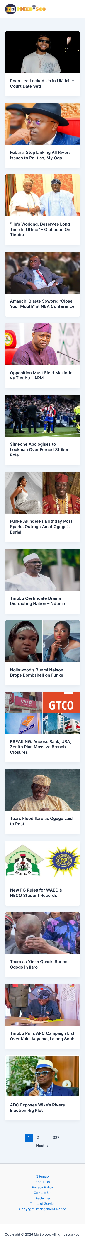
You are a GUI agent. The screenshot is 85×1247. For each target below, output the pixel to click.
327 (56, 1137)
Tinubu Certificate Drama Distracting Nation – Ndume (37, 601)
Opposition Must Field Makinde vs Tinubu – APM (41, 375)
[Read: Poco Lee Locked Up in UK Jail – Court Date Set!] (42, 52)
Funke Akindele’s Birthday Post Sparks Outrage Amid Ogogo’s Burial (41, 526)
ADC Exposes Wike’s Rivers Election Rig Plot (37, 1107)
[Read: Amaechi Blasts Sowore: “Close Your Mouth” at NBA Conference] (42, 272)
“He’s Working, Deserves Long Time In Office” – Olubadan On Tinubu (40, 229)
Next (42, 1145)
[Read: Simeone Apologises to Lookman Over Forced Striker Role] (42, 416)
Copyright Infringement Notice (42, 1209)
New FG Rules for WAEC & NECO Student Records (36, 892)
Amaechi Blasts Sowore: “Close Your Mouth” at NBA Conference (42, 304)
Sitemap (42, 1176)
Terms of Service (42, 1204)
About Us (42, 1182)
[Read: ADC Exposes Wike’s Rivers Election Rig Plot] (42, 1076)
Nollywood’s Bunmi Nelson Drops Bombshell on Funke (36, 672)
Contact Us (42, 1193)
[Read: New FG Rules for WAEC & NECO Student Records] (42, 861)
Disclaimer (42, 1198)
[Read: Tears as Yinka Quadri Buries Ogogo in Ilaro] (42, 933)
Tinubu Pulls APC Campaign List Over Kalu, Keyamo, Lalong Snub (42, 1036)
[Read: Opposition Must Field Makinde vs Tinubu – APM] (42, 344)
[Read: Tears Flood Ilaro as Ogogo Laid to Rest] (42, 790)
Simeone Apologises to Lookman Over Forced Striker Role (39, 449)
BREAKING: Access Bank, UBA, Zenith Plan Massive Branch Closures (40, 747)
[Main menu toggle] (75, 9)
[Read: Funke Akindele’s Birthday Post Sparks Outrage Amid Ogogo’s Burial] (42, 492)
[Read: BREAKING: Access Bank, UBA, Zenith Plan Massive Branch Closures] (42, 713)
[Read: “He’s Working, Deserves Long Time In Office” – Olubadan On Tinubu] (42, 195)
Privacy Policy (42, 1187)
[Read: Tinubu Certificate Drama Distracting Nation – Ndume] (42, 569)
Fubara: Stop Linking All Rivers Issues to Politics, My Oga (40, 155)
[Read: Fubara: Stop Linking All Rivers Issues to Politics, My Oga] (42, 124)
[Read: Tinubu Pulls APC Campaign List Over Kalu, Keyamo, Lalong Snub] (42, 1004)
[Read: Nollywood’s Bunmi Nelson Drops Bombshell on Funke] (42, 641)
